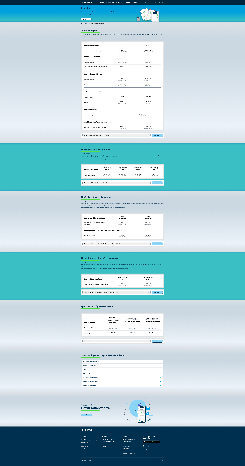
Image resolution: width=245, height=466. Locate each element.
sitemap (154, 460)
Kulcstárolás (86, 373)
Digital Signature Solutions (108, 439)
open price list (86, 19)
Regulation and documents (128, 453)
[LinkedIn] (146, 450)
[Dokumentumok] (163, 2)
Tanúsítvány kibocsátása (89, 385)
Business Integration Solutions (109, 441)
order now (156, 135)
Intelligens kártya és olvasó (90, 365)
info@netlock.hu (84, 442)
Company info (125, 448)
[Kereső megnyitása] (145, 2)
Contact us (85, 414)
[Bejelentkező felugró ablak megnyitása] (149, 2)
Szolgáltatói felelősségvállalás (91, 377)
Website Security (105, 444)
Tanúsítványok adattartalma (90, 381)
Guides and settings (126, 441)
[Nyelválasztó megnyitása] (159, 2)
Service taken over (126, 444)
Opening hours (84, 448)
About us (124, 450)
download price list (99, 19)
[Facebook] (144, 450)
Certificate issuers (126, 446)
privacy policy (161, 460)
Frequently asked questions (128, 439)
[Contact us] (156, 2)
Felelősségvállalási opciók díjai (91, 361)
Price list (87, 23)
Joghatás (85, 369)
